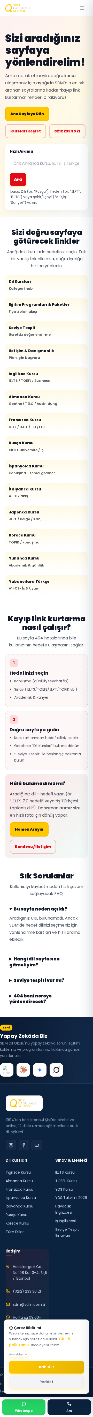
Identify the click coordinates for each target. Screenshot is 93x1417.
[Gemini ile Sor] (40, 1070)
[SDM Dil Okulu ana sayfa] (18, 8)
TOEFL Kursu (66, 1180)
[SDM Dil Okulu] (24, 1103)
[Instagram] (11, 1145)
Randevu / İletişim (33, 846)
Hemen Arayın (29, 829)
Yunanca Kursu (26, 562)
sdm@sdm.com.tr (29, 1304)
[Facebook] (24, 1145)
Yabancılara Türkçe (29, 585)
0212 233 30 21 (67, 131)
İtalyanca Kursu (25, 492)
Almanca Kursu (33, 400)
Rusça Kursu (26, 446)
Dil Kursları (21, 285)
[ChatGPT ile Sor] (6, 1070)
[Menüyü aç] (82, 8)
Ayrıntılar (16, 1354)
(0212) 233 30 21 (27, 1291)
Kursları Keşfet (25, 131)
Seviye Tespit (30, 331)
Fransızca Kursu (27, 423)
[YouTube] (37, 1145)
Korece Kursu (24, 539)
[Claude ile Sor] (23, 1070)
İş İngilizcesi (65, 1221)
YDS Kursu (64, 1189)
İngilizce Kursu (29, 377)
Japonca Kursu (26, 515)
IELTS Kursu (65, 1172)
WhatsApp (24, 1410)
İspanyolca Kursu (32, 469)
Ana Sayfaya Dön (27, 113)
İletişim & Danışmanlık (31, 354)
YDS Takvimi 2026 (71, 1197)
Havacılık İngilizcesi (63, 1209)
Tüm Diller (15, 1231)
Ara (18, 179)
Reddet (46, 1381)
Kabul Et (46, 1367)
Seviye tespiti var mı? (39, 980)
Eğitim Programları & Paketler (39, 308)
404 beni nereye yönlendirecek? (30, 999)
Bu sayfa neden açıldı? (40, 909)
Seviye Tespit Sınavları (67, 1232)
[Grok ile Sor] (56, 1070)
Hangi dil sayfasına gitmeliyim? (34, 962)
